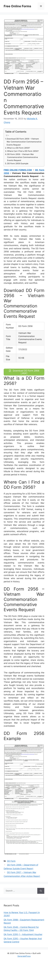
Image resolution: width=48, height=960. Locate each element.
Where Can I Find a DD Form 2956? (23, 151)
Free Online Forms (17, 6)
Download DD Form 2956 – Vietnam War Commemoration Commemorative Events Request (24, 142)
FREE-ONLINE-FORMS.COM (18, 170)
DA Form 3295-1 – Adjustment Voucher (23, 934)
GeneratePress (24, 956)
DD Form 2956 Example (17, 163)
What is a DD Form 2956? (18, 148)
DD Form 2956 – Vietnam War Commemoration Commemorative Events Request (22, 157)
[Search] (40, 891)
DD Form (11, 861)
